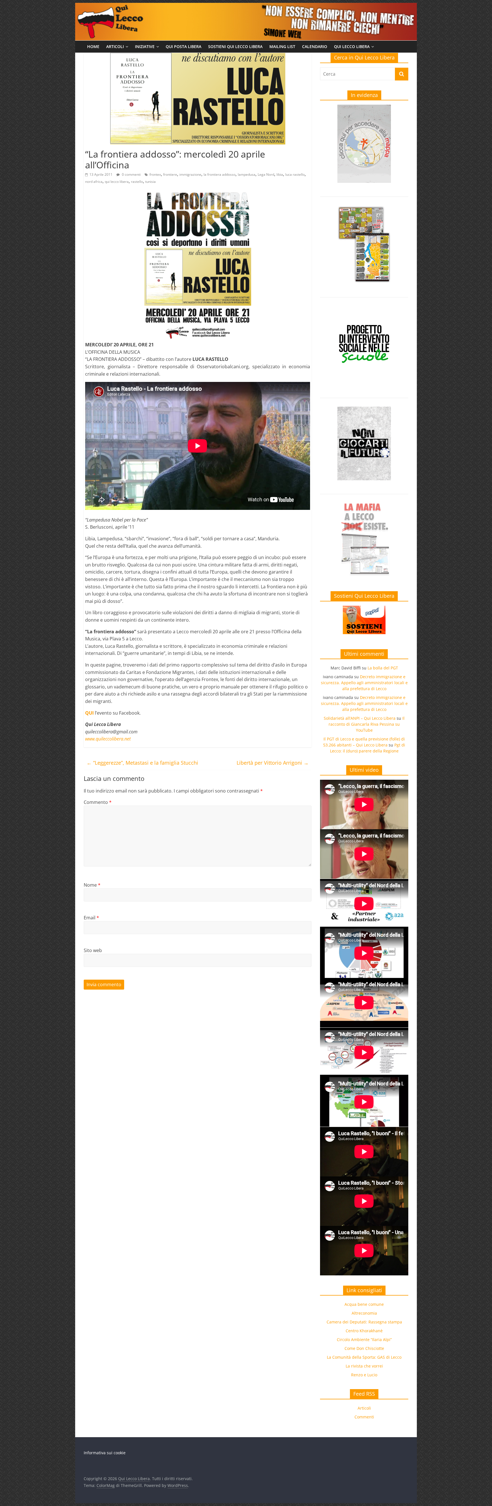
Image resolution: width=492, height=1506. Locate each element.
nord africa (93, 181)
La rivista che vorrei (364, 1366)
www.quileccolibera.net (108, 739)
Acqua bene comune (364, 1304)
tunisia (150, 181)
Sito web (93, 950)
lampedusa (246, 174)
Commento (98, 802)
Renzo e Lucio (364, 1374)
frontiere (170, 174)
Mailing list (282, 46)
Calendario (314, 46)
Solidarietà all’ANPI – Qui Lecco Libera (359, 718)
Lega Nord (266, 174)
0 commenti (131, 174)
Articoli (115, 46)
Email (91, 918)
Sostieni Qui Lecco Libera (235, 46)
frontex (155, 174)
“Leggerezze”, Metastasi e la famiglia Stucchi (142, 762)
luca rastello (295, 174)
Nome (92, 885)
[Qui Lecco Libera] (246, 6)
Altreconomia (364, 1313)
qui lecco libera (117, 181)
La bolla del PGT (383, 668)
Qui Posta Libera (183, 46)
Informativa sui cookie (105, 1452)
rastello (137, 181)
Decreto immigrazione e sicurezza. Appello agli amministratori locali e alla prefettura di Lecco (364, 682)
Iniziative (145, 46)
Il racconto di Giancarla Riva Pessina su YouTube (367, 724)
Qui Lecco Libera (352, 46)
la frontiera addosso (219, 174)
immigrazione (190, 174)
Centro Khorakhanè (364, 1330)
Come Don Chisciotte (364, 1348)
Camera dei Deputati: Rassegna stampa (364, 1322)
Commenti (364, 1417)
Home (93, 46)
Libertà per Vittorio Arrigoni (273, 762)
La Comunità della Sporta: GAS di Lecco (364, 1357)
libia (279, 174)
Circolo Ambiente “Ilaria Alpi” (364, 1339)
